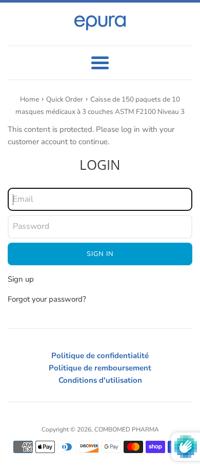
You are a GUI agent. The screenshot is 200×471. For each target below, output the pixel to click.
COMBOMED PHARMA (126, 429)
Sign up (21, 279)
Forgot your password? (47, 299)
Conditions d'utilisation (100, 380)
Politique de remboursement (100, 368)
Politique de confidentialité (100, 355)
